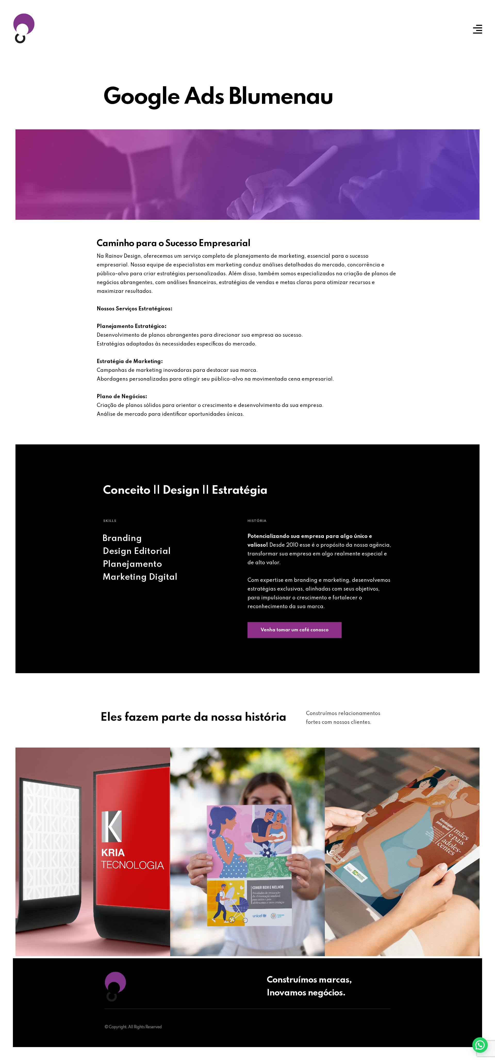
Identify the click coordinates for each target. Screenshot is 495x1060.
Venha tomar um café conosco (294, 630)
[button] (480, 1045)
